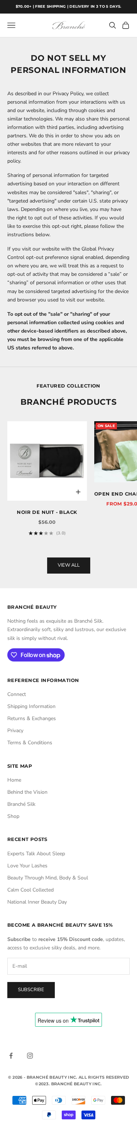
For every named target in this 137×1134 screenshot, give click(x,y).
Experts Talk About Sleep (36, 853)
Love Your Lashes (27, 865)
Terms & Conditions (29, 742)
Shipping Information (31, 706)
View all (69, 565)
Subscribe (31, 989)
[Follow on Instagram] (30, 1055)
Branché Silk (21, 804)
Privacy (15, 730)
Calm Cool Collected (30, 889)
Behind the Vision (27, 792)
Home (14, 780)
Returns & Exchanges (31, 718)
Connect (16, 694)
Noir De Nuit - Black (47, 512)
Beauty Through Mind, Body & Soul (47, 877)
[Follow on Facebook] (11, 1055)
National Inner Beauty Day (37, 901)
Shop (13, 816)
